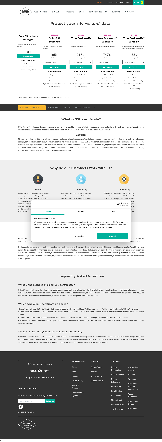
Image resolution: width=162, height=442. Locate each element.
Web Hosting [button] (40, 12)
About (74, 367)
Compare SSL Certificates (31, 108)
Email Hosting (116, 391)
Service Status (96, 367)
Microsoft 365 (95, 12)
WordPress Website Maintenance (133, 386)
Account (94, 371)
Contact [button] (129, 12)
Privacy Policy (77, 380)
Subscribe (50, 401)
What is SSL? (53, 108)
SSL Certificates (117, 395)
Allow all (112, 236)
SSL (106, 12)
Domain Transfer (117, 374)
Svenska (109, 2)
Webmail (119, 2)
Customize (79, 236)
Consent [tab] (48, 211)
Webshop (132, 379)
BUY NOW (54, 67)
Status (99, 2)
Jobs (74, 371)
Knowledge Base (97, 376)
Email (81, 12)
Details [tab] (81, 211)
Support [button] (116, 12)
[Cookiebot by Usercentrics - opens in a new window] (118, 204)
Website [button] (70, 12)
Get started (27, 56)
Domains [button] (56, 12)
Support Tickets (97, 380)
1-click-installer (117, 409)
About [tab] (114, 211)
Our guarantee (82, 108)
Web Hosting (116, 386)
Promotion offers (117, 404)
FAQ (95, 108)
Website (131, 374)
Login (128, 2)
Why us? (67, 108)
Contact (75, 376)
